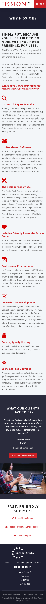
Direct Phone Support (24, 517)
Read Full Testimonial (23, 447)
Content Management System (27, 562)
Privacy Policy (38, 594)
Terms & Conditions (10, 594)
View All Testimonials (23, 455)
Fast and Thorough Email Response (24, 526)
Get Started (25, 583)
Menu (41, 4)
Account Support (24, 535)
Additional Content (25, 594)
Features (25, 575)
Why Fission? (25, 571)
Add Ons (25, 579)
